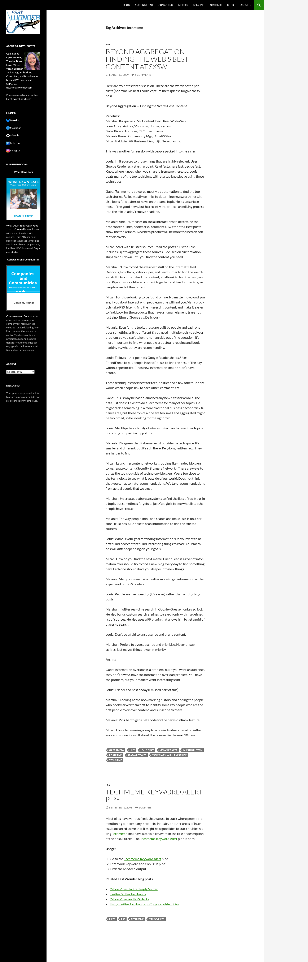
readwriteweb (137, 755)
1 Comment (146, 807)
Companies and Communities (23, 259)
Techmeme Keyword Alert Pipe (154, 796)
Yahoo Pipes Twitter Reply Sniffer (134, 889)
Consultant (12, 76)
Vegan (9, 68)
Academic (216, 5)
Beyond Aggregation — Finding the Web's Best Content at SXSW (149, 59)
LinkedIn (15, 142)
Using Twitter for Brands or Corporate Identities (144, 904)
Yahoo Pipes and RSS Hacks (129, 899)
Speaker (18, 68)
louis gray (147, 750)
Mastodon (15, 127)
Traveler (10, 61)
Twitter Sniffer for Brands (128, 894)
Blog (126, 5)
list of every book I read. (19, 98)
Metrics (183, 5)
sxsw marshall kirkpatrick (169, 755)
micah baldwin (192, 750)
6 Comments (143, 74)
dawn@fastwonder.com (19, 87)
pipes (112, 919)
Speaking (198, 5)
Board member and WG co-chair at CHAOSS (22, 80)
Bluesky (14, 120)
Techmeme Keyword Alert (158, 839)
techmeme (115, 760)
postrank (115, 755)
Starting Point (144, 5)
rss (108, 44)
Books (231, 5)
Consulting (165, 5)
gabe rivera (116, 750)
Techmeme (119, 834)
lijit (132, 750)
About (244, 5)
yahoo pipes (156, 919)
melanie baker (168, 750)
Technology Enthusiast (18, 72)
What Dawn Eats (23, 171)
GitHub (14, 135)
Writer (17, 64)
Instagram (15, 150)
